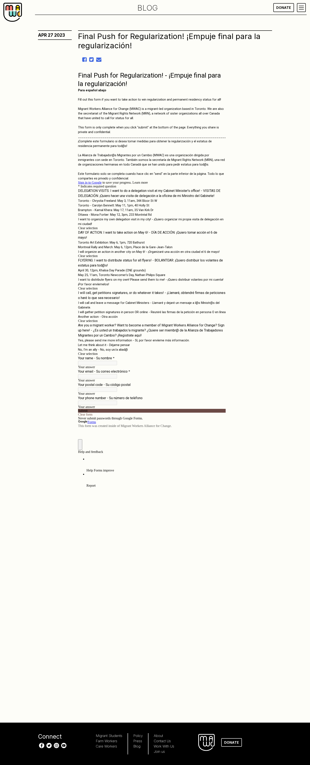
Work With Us (164, 746)
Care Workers (106, 746)
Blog (136, 746)
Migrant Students (109, 736)
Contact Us (162, 741)
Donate (283, 7)
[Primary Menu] (301, 7)
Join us (159, 751)
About (158, 736)
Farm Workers (106, 741)
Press (137, 741)
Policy (138, 736)
